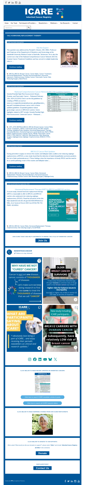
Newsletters (43, 23)
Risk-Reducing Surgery (36, 176)
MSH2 (51, 132)
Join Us (42, 240)
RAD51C (19, 135)
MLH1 (47, 132)
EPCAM (40, 128)
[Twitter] (9, 2)
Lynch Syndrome (38, 132)
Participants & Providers (27, 23)
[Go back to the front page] (42, 13)
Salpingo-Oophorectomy (31, 137)
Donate (42, 453)
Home (6, 23)
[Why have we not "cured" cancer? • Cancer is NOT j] (24, 280)
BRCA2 (17, 74)
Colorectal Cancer (31, 128)
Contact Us (42, 468)
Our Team (14, 23)
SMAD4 (42, 137)
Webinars (53, 23)
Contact (75, 23)
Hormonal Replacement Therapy (17, 75)
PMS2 (9, 135)
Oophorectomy (19, 77)
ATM (14, 127)
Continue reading (15, 67)
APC (10, 127)
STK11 (48, 137)
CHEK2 (22, 128)
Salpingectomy (17, 137)
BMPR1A (20, 127)
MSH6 (9, 133)
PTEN (13, 135)
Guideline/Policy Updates (20, 130)
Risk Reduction (34, 135)
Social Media (36, 228)
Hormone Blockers (35, 75)
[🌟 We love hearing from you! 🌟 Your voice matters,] (24, 328)
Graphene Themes (19, 481)
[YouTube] (20, 2)
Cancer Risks (34, 74)
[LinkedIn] (13, 2)
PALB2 (35, 133)
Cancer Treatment (45, 74)
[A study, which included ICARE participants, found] (60, 328)
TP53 (9, 138)
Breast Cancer (24, 74)
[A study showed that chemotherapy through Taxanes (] (60, 280)
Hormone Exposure (26, 132)
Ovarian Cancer (30, 77)
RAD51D (25, 135)
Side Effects (23, 79)
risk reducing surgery (25, 228)
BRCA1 (11, 74)
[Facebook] (6, 2)
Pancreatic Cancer (41, 77)
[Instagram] (16, 2)
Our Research (65, 23)
